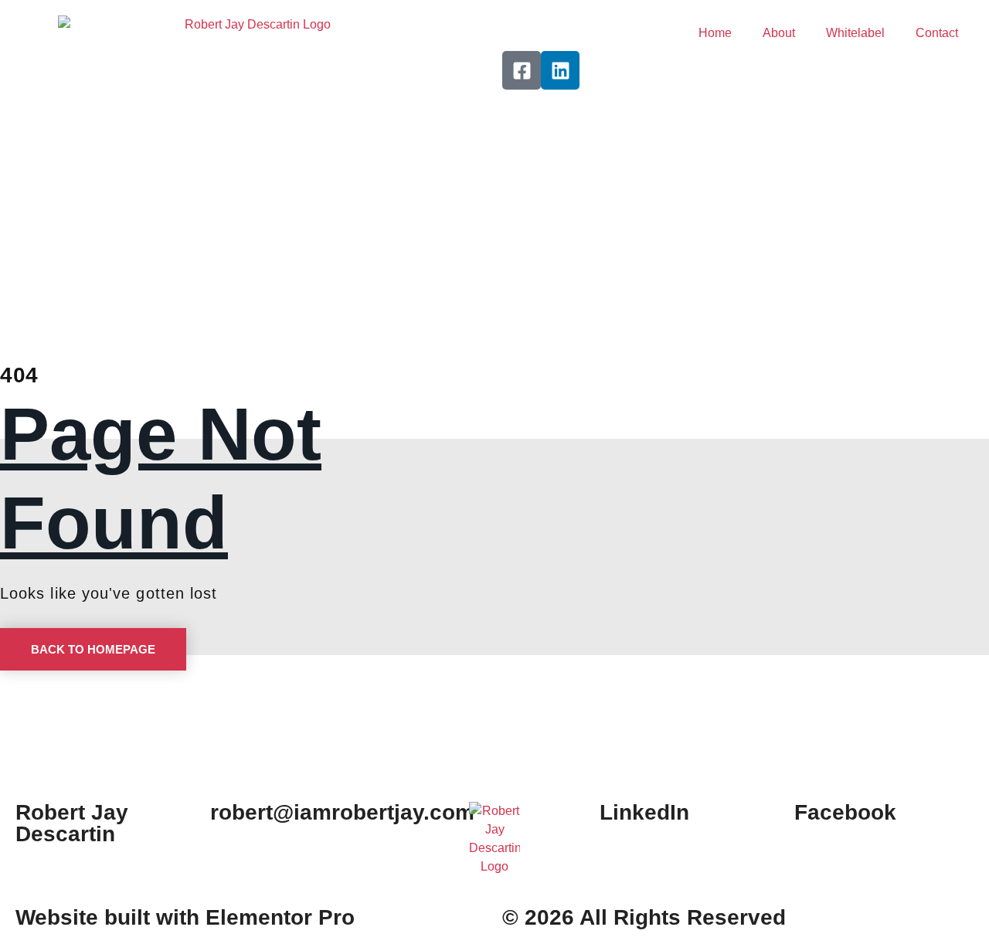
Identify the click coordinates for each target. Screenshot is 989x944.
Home (715, 32)
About (779, 32)
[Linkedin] (560, 70)
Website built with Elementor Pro (185, 917)
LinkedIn (644, 812)
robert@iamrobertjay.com (342, 812)
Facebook (845, 812)
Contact (937, 32)
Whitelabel (855, 32)
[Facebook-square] (521, 70)
